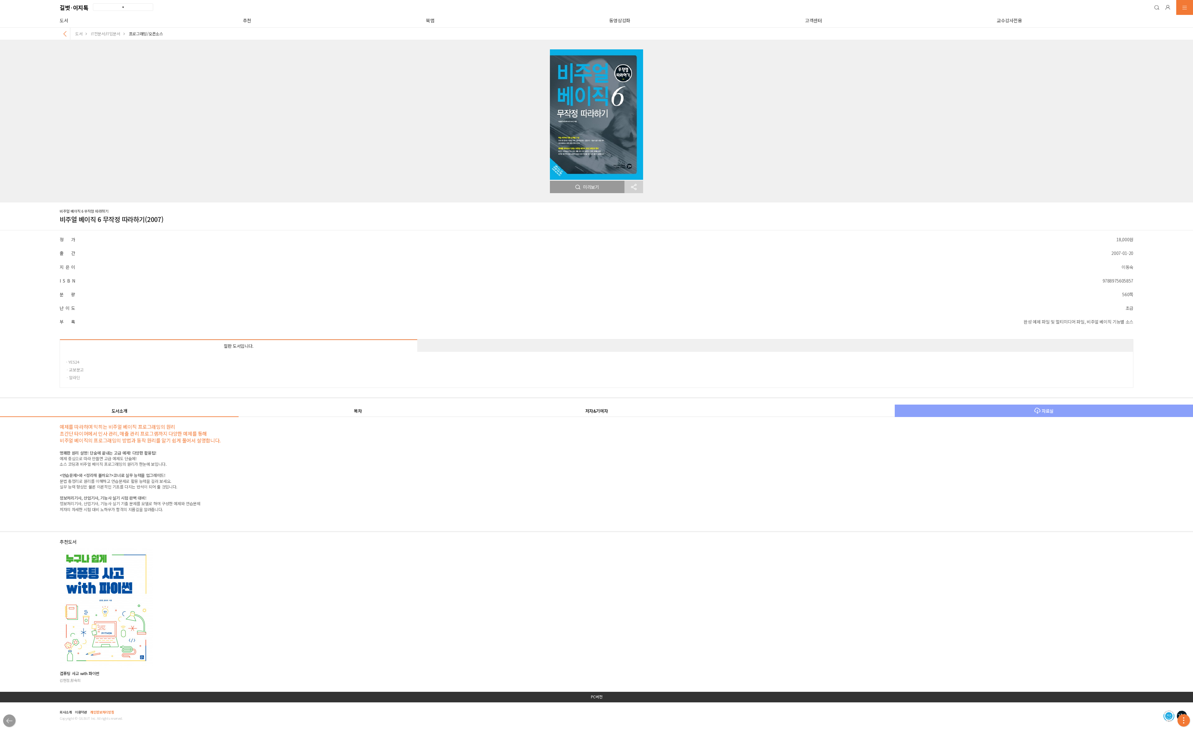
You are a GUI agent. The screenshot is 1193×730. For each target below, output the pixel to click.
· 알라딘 (73, 377)
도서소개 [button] (119, 411)
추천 (247, 20)
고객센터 (813, 20)
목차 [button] (358, 411)
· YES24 (72, 362)
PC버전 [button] (596, 697)
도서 (64, 20)
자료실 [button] (1048, 411)
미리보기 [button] (591, 187)
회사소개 (66, 712)
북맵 (430, 20)
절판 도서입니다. (239, 346)
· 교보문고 (75, 370)
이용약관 (81, 712)
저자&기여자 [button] (596, 411)
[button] (1156, 7)
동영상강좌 (619, 20)
